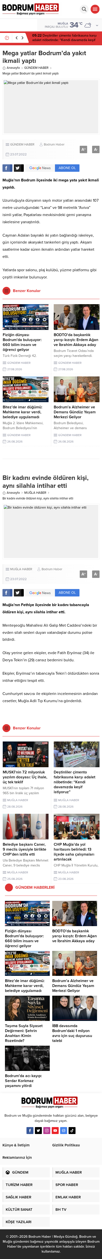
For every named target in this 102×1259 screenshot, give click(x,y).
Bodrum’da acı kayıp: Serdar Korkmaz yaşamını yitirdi (23, 1080)
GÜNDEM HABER (36, 68)
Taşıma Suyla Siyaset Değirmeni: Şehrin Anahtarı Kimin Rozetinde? (24, 1033)
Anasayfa (13, 68)
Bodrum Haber (54, 145)
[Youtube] (55, 1130)
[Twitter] (38, 1130)
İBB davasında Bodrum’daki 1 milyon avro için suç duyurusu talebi (72, 1033)
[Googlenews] (63, 1130)
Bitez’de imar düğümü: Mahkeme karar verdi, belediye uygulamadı (22, 412)
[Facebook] (29, 1130)
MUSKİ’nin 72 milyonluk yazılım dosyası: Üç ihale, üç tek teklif (25, 777)
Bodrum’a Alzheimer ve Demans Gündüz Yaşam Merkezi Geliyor (75, 412)
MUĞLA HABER (35, 493)
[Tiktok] (72, 1130)
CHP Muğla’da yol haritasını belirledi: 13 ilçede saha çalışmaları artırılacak (74, 852)
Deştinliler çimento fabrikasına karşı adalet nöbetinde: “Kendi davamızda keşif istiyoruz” (74, 782)
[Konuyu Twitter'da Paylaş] (19, 168)
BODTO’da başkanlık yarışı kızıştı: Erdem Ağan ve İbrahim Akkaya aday (76, 339)
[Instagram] (46, 1130)
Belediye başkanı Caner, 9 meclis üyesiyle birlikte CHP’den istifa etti (24, 849)
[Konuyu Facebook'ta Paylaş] (7, 168)
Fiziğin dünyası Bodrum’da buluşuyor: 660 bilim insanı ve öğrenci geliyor (61, 40)
